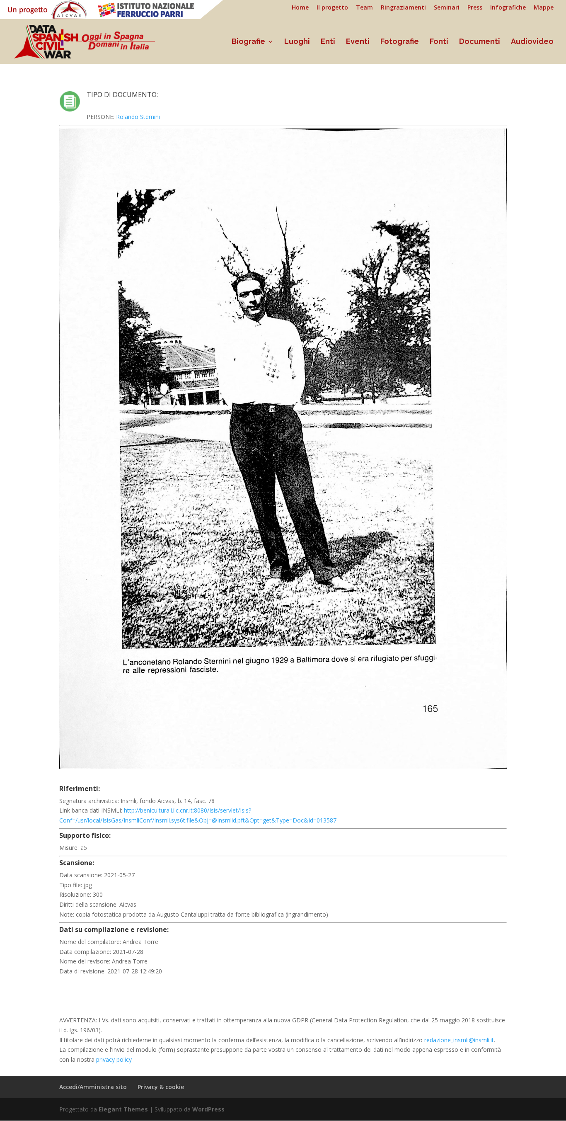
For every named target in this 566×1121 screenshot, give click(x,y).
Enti (328, 42)
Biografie (248, 42)
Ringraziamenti (403, 8)
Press (474, 8)
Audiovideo (532, 42)
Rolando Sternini (138, 117)
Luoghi (297, 42)
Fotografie (399, 42)
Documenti (479, 42)
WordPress (208, 1109)
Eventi (358, 42)
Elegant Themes (123, 1109)
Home (300, 8)
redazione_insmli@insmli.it (459, 1040)
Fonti (439, 42)
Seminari (447, 8)
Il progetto (332, 8)
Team (364, 8)
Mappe (544, 8)
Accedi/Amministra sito (93, 1087)
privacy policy (114, 1059)
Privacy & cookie (161, 1087)
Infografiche (508, 8)
